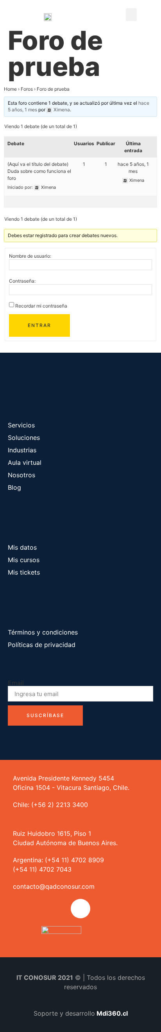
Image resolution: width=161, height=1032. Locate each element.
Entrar (39, 325)
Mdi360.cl (112, 1013)
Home (10, 89)
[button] (131, 14)
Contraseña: (22, 281)
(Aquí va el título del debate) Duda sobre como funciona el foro (39, 171)
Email (16, 683)
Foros (27, 89)
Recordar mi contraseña (41, 306)
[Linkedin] (80, 908)
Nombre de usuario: (30, 256)
